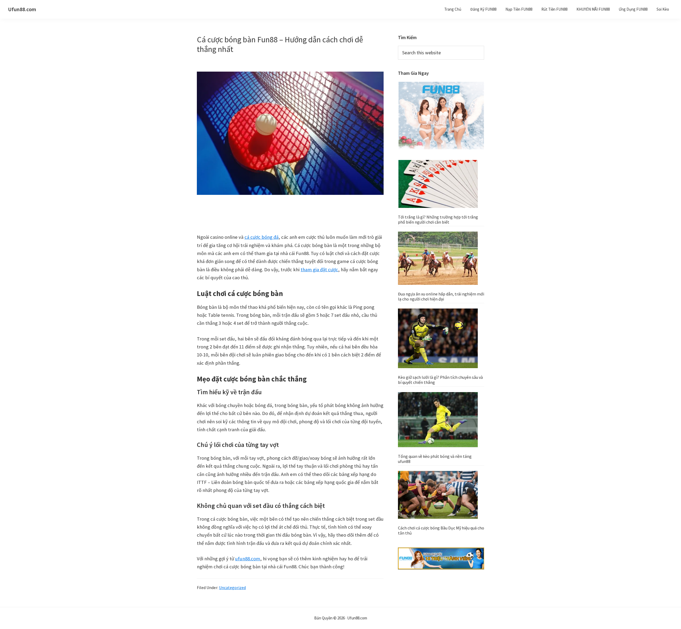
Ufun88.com (22, 9)
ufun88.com (247, 559)
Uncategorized (232, 587)
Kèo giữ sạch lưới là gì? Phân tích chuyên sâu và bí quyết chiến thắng (440, 380)
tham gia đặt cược (319, 269)
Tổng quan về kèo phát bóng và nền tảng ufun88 (435, 459)
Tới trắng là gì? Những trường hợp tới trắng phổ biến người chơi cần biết (438, 219)
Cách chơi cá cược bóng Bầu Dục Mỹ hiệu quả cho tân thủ (441, 530)
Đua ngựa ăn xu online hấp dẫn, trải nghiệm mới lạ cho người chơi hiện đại (441, 296)
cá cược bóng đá (261, 237)
